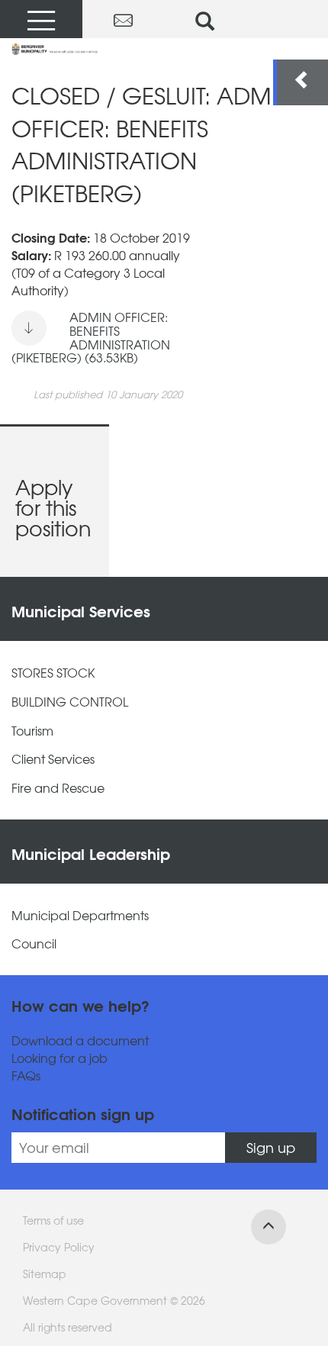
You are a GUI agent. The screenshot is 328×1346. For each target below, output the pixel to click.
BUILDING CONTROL (69, 701)
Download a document (80, 1040)
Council (33, 943)
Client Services (53, 759)
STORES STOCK (53, 672)
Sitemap (44, 1273)
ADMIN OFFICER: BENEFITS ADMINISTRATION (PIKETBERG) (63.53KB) (90, 337)
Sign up (270, 1147)
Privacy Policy (59, 1246)
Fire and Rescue (58, 788)
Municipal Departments (80, 915)
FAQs (25, 1075)
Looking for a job (59, 1058)
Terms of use (53, 1220)
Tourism (32, 730)
